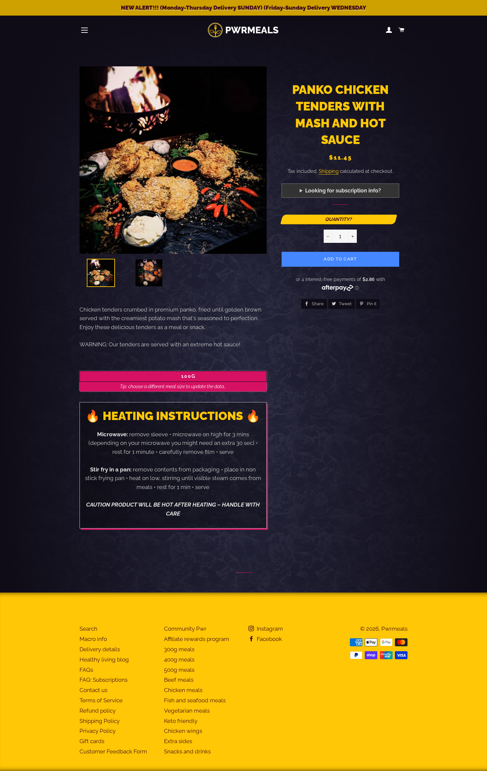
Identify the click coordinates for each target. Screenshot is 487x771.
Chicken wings (183, 731)
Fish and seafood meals (195, 700)
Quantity (338, 219)
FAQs (86, 669)
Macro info (93, 639)
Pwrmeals (394, 628)
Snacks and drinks (187, 751)
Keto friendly (180, 721)
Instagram (269, 628)
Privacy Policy (98, 731)
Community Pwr (185, 628)
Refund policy (98, 710)
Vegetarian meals (187, 710)
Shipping (329, 171)
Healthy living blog (104, 659)
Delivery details (100, 649)
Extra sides (178, 741)
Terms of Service (101, 700)
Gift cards (92, 741)
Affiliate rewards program (196, 639)
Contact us (93, 690)
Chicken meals (183, 690)
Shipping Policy (100, 721)
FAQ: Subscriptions (104, 679)
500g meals (179, 669)
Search (88, 628)
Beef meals (178, 679)
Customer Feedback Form (113, 751)
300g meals (179, 649)
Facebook (268, 639)
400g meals (179, 659)
